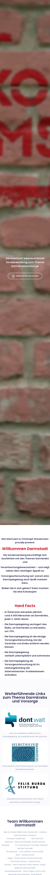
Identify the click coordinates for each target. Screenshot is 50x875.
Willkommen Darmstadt (27, 276)
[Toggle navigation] (46, 2)
